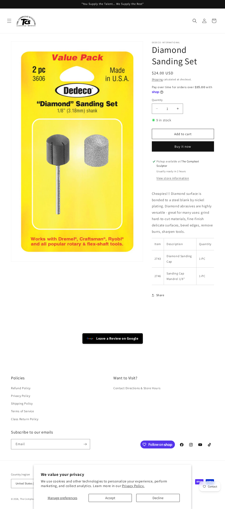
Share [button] (160, 295)
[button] (9, 21)
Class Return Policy (24, 419)
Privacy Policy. (133, 486)
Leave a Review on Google (117, 338)
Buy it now (182, 146)
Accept (110, 498)
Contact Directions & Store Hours (136, 388)
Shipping (157, 79)
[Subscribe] (85, 444)
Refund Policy (21, 388)
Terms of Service (22, 411)
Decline (157, 498)
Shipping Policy (22, 403)
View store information (172, 178)
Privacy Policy (20, 396)
